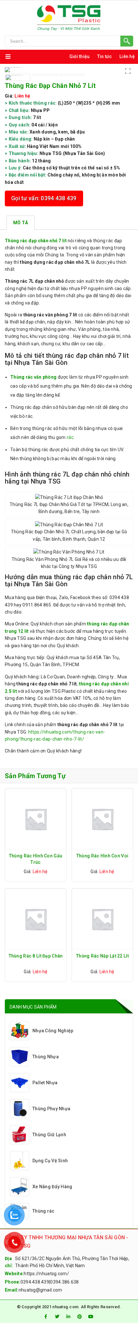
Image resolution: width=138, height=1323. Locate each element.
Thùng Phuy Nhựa (51, 1108)
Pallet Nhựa (44, 1082)
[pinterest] (79, 1316)
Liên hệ (127, 56)
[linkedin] (68, 1316)
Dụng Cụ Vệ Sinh (50, 1160)
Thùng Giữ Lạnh (49, 1134)
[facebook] (45, 1316)
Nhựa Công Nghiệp (52, 1030)
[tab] (20, 223)
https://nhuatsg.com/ (46, 1273)
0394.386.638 (64, 1281)
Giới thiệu (79, 56)
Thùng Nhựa (45, 1056)
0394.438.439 (35, 1281)
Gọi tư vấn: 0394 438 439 (44, 198)
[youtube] (91, 1316)
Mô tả (20, 222)
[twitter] (57, 1316)
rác (70, 437)
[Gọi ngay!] (69, 41)
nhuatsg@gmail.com (40, 1290)
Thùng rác (43, 1211)
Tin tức (104, 56)
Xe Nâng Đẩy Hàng (52, 1186)
